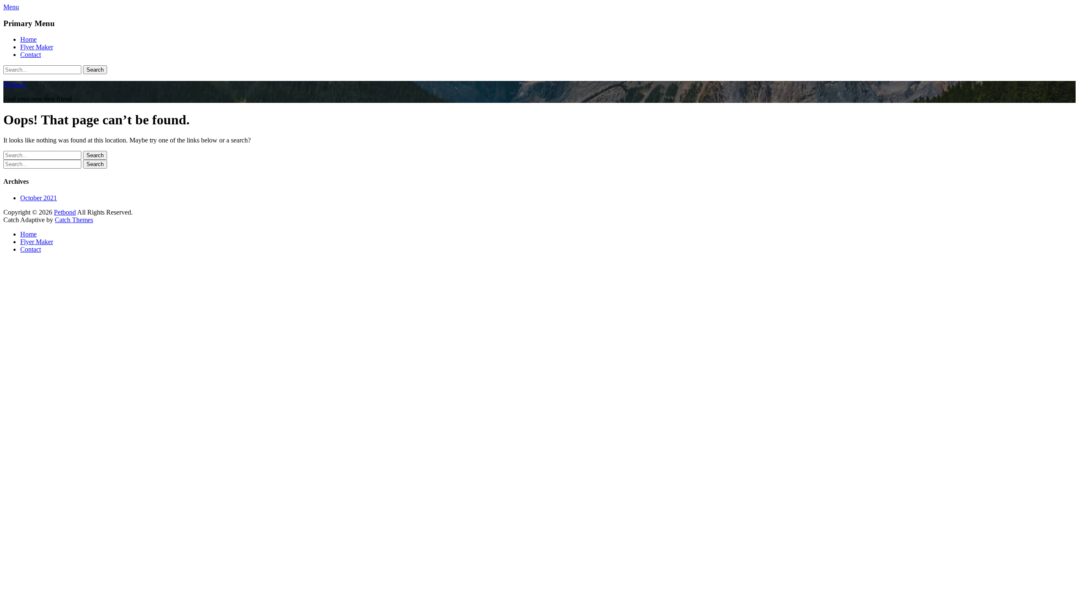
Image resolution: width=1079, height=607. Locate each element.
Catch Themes (74, 219)
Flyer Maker (36, 47)
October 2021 (38, 197)
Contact (30, 54)
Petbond (14, 84)
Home (28, 39)
